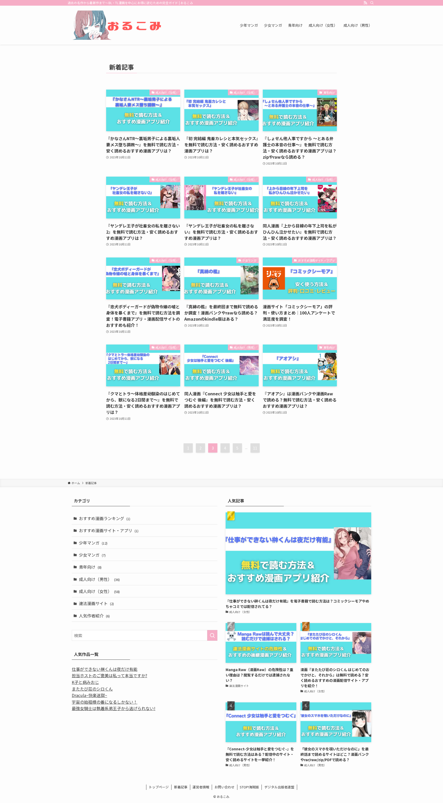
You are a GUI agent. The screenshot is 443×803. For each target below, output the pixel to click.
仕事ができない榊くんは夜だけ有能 (104, 669)
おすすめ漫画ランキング (104, 518)
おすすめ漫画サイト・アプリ (108, 530)
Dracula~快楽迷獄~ (89, 695)
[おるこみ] (119, 25)
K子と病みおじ (85, 682)
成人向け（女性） (99, 591)
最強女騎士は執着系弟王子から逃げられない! (113, 708)
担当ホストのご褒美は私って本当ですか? (109, 675)
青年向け (90, 567)
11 (255, 448)
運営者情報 (201, 787)
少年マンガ (93, 543)
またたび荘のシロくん (92, 689)
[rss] (365, 3)
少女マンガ (92, 555)
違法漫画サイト (96, 603)
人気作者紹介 (94, 616)
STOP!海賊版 (249, 787)
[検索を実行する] (212, 635)
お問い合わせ (225, 787)
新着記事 (180, 787)
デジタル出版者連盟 (279, 787)
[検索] (372, 3)
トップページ (159, 787)
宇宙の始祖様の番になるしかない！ (104, 702)
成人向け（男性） (99, 579)
